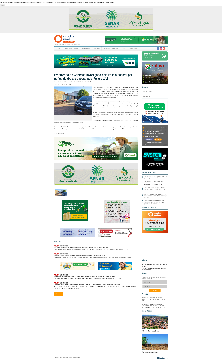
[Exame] (115, 236)
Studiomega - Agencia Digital (158, 358)
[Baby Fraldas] (77, 270)
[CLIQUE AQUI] (155, 232)
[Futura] (155, 83)
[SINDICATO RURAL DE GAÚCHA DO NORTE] (96, 184)
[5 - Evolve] (155, 146)
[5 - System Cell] (155, 169)
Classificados (106, 48)
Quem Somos (96, 48)
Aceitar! (3, 5)
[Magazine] (77, 236)
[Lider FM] (115, 270)
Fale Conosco (115, 48)
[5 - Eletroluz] (155, 122)
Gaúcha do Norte (67, 48)
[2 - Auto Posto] (75, 221)
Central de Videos (85, 48)
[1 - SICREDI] (96, 160)
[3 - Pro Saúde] (117, 222)
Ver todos (58, 294)
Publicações (146, 294)
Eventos (76, 48)
